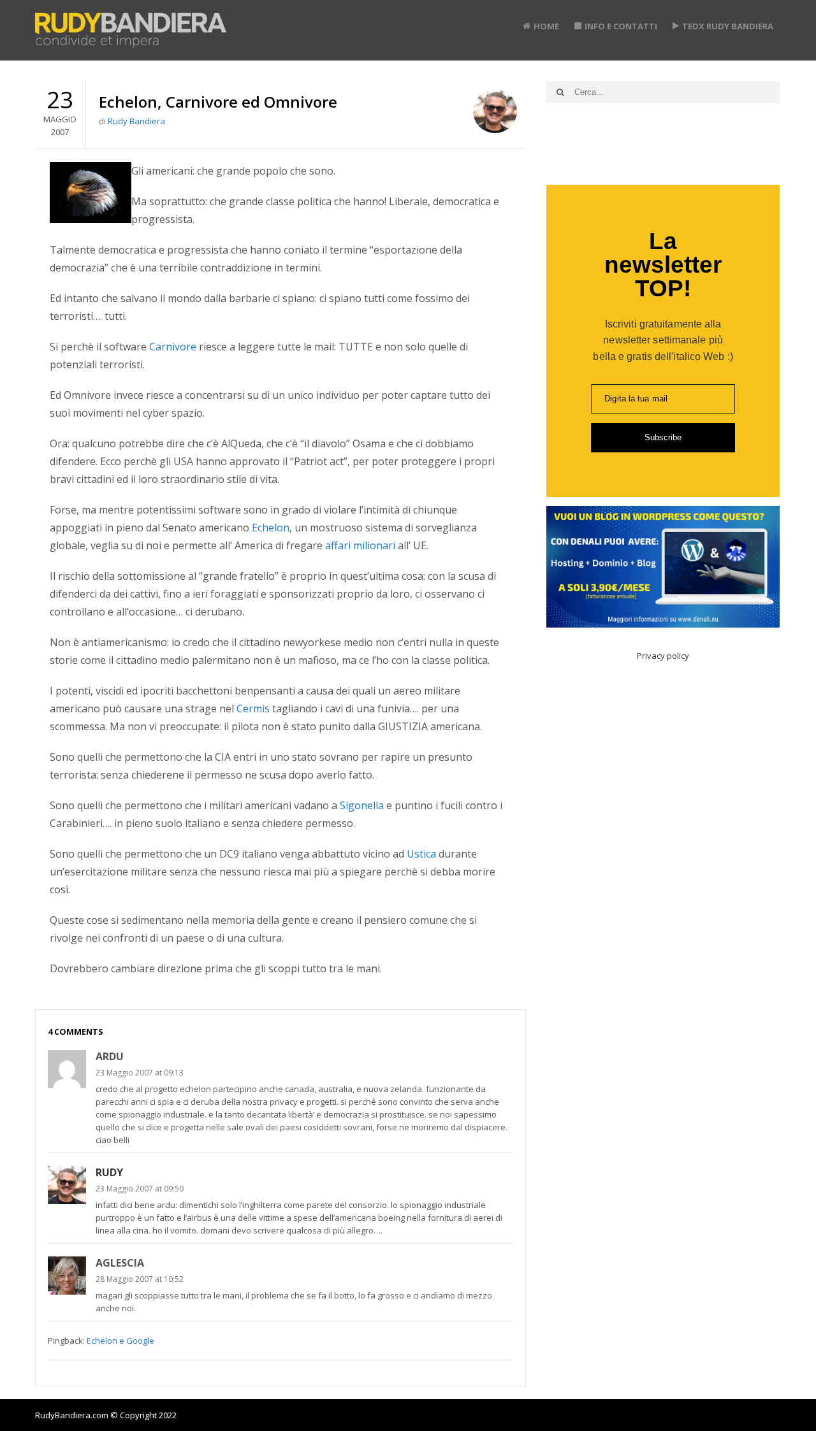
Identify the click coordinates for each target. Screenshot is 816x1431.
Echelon (270, 528)
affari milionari (360, 545)
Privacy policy (663, 655)
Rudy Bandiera (136, 121)
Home (546, 26)
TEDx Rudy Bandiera (727, 26)
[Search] (560, 92)
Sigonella (362, 805)
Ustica (421, 854)
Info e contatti (621, 26)
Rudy (109, 1172)
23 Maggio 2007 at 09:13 (140, 1072)
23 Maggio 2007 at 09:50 (140, 1188)
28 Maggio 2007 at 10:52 (140, 1279)
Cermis (253, 708)
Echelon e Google (120, 1340)
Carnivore (172, 347)
